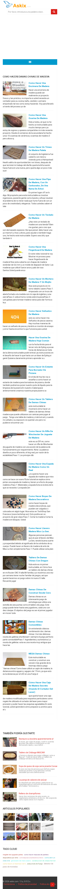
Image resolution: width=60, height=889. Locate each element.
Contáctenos (9, 884)
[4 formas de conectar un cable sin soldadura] (34, 836)
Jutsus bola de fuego (35, 864)
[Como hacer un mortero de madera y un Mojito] (15, 285)
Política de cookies (48, 884)
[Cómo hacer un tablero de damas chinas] (15, 405)
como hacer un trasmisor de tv (14, 864)
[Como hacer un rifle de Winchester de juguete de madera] (15, 437)
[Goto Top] (52, 884)
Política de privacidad (27, 884)
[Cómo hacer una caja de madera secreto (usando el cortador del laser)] (15, 688)
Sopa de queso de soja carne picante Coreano (39, 766)
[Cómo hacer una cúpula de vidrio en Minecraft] (9, 836)
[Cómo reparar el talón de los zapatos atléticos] (34, 817)
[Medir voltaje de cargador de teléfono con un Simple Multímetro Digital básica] (22, 836)
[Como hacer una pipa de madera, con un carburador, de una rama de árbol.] (15, 185)
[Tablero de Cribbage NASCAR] (10, 756)
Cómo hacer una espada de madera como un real (41, 467)
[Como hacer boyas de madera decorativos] (15, 502)
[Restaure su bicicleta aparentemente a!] (10, 742)
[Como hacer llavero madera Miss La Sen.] (15, 534)
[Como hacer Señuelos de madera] (15, 317)
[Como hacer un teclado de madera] (15, 221)
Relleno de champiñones (29, 793)
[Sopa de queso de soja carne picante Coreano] (10, 769)
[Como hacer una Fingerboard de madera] (15, 253)
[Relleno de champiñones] (10, 797)
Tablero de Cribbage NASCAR (32, 752)
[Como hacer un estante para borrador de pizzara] (15, 373)
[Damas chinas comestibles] (15, 627)
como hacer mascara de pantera (36, 855)
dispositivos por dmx (10, 858)
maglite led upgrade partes (13, 855)
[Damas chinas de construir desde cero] (15, 595)
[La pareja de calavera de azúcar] (10, 783)
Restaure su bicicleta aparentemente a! (36, 739)
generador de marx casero (21, 861)
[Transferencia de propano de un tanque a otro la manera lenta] (47, 817)
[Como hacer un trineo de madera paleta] (15, 153)
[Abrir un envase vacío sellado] (22, 826)
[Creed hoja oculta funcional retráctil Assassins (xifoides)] (47, 826)
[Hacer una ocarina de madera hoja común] (15, 343)
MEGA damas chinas (39, 653)
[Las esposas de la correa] (9, 826)
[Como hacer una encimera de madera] (15, 89)
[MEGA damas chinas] (15, 660)
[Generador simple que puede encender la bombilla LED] (47, 836)
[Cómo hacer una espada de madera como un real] (15, 470)
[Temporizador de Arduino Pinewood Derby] (9, 817)
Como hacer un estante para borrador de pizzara (41, 370)
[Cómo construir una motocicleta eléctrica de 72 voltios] (22, 817)
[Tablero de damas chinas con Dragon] (15, 563)
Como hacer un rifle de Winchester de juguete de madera (41, 434)
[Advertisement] (30, 37)
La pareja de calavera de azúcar (33, 780)
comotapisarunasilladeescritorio (31, 858)
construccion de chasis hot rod (43, 861)
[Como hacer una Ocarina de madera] (15, 121)
